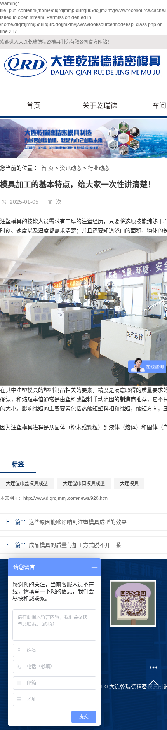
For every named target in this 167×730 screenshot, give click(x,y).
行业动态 (99, 168)
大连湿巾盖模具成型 (27, 483)
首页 (33, 106)
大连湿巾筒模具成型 (84, 483)
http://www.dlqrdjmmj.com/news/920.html (66, 498)
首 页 (47, 168)
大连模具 (129, 483)
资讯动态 (71, 168)
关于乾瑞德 (99, 106)
